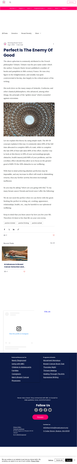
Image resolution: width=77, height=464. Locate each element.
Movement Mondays (51, 360)
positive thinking (23, 223)
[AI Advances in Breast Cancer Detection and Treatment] (14, 253)
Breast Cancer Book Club (53, 364)
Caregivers (16, 374)
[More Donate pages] (66, 8)
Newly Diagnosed (19, 360)
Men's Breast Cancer (20, 377)
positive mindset (10, 223)
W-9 (14, 434)
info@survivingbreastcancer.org (55, 428)
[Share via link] (18, 229)
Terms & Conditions (18, 429)
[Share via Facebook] (4, 229)
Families (15, 370)
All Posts (5, 33)
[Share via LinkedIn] (14, 229)
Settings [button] (50, 460)
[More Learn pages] (31, 8)
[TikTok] (41, 410)
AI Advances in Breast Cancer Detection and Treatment (14, 265)
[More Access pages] (51, 8)
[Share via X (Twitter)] (9, 229)
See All (52, 243)
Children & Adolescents (21, 367)
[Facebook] (45, 410)
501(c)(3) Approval (21, 434)
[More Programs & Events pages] (44, 8)
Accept (69, 460)
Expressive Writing (50, 377)
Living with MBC (18, 364)
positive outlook (37, 223)
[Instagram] (36, 410)
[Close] (75, 460)
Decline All (59, 460)
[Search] (10, 2)
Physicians (16, 380)
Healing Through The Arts (53, 374)
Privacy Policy (17, 427)
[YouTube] (50, 410)
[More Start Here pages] (15, 8)
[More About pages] (59, 8)
